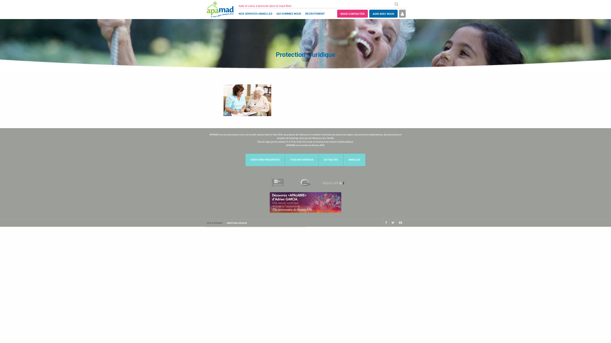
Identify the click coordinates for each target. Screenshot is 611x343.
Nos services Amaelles (255, 13)
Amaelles (354, 159)
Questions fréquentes (265, 159)
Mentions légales (237, 223)
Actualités (331, 159)
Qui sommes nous (288, 13)
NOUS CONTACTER (353, 13)
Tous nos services (301, 159)
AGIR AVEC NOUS (383, 13)
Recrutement (315, 13)
